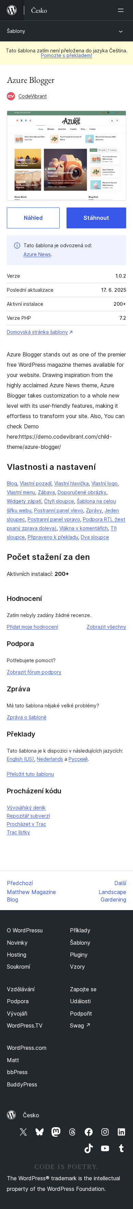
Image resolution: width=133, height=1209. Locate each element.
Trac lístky (18, 832)
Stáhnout (96, 217)
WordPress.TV (25, 1025)
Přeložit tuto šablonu (30, 774)
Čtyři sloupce (59, 501)
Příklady (80, 930)
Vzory (77, 966)
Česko (31, 1115)
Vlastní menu (21, 492)
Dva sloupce (95, 537)
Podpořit (81, 1013)
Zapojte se (83, 989)
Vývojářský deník (26, 807)
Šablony (16, 31)
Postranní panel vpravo (54, 519)
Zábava (46, 492)
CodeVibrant (32, 96)
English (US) (20, 759)
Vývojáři (17, 1013)
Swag (80, 1025)
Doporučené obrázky (82, 492)
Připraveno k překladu (53, 537)
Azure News (37, 254)
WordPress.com (26, 1047)
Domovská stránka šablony (37, 332)
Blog (12, 483)
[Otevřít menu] (122, 10)
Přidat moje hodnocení (32, 627)
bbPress (17, 1072)
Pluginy (79, 954)
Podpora (18, 1001)
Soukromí (18, 966)
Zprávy (94, 510)
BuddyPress (22, 1084)
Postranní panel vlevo (58, 510)
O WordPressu (25, 930)
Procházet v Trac (26, 824)
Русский (78, 759)
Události (80, 1001)
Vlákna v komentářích (83, 528)
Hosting (16, 954)
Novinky (17, 942)
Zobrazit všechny (106, 627)
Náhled (33, 217)
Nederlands (50, 759)
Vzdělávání (20, 989)
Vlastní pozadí (35, 483)
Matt (13, 1060)
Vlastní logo (104, 483)
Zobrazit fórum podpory (34, 672)
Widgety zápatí (24, 501)
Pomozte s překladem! (66, 55)
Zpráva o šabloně (26, 717)
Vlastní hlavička (71, 483)
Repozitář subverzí (28, 816)
